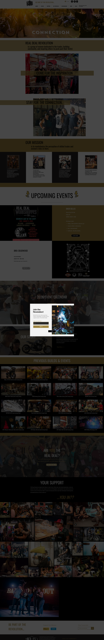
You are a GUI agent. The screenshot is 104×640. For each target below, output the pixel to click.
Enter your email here (37, 321)
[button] (52, 331)
